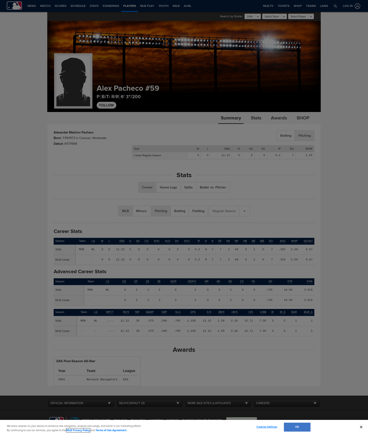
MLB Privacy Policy (78, 430)
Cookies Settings (266, 427)
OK (297, 427)
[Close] (361, 427)
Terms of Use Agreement (111, 430)
